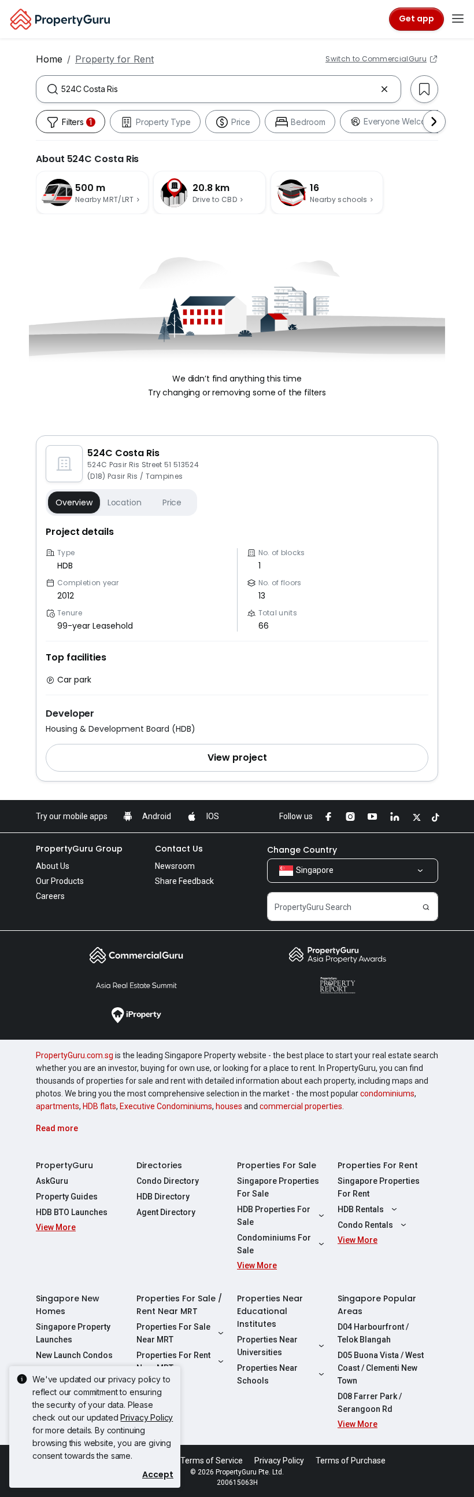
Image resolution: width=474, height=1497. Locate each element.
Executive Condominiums (166, 1106)
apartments (57, 1106)
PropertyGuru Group (79, 848)
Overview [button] (73, 502)
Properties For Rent (378, 1165)
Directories (159, 1165)
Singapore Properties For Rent (379, 1187)
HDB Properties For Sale (273, 1216)
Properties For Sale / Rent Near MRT (179, 1305)
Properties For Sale (276, 1165)
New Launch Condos (74, 1355)
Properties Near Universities (267, 1346)
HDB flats (99, 1106)
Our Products (60, 881)
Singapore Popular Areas (377, 1305)
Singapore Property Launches (73, 1333)
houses (229, 1106)
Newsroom (175, 866)
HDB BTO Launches (72, 1212)
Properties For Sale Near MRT (173, 1333)
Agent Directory (165, 1212)
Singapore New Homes (67, 1305)
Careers (50, 896)
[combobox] (218, 89)
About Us (52, 866)
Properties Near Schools (267, 1374)
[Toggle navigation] (457, 19)
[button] (237, 758)
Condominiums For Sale (274, 1244)
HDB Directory (163, 1196)
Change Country (302, 850)
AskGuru (52, 1181)
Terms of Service (211, 1460)
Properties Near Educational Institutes (270, 1311)
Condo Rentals (365, 1225)
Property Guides (67, 1196)
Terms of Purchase (351, 1460)
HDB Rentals (361, 1209)
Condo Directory (167, 1181)
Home (49, 59)
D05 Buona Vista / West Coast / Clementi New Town (381, 1368)
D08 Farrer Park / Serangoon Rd (370, 1403)
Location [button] (125, 502)
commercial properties (301, 1106)
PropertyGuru (64, 1165)
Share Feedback (184, 881)
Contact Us (179, 848)
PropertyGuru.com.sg (74, 1055)
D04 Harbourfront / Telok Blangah (373, 1333)
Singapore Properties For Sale (278, 1187)
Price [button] (172, 502)
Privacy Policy (146, 1417)
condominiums (387, 1093)
